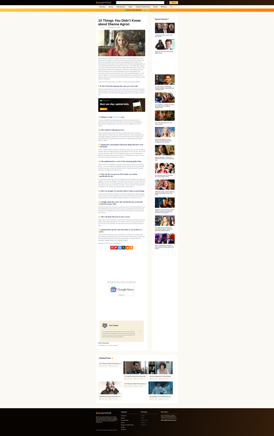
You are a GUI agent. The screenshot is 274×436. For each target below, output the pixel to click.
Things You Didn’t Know (143, 7)
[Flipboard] (116, 247)
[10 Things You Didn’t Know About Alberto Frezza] (135, 367)
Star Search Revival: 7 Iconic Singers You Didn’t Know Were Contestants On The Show (163, 140)
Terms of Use (144, 420)
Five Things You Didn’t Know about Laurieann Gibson (139, 383)
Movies (111, 7)
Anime (130, 7)
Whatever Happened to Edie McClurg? (160, 376)
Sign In (174, 2)
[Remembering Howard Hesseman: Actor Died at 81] (110, 388)
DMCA (142, 418)
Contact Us (144, 425)
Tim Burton (116, 117)
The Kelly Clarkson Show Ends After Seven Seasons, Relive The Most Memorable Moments (164, 229)
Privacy (143, 415)
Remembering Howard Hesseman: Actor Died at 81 (113, 396)
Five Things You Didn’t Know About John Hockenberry (114, 363)
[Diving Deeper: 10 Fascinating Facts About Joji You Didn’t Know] (160, 388)
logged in (106, 345)
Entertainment (120, 7)
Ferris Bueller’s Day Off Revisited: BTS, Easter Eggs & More (164, 175)
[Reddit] (127, 247)
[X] (123, 247)
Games (155, 7)
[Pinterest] (112, 247)
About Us (143, 422)
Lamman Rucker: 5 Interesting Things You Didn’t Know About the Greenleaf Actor (164, 88)
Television (102, 7)
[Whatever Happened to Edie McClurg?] (160, 367)
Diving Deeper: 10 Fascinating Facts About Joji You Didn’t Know (167, 396)
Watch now (145, 10)
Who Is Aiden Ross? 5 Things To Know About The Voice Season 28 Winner (164, 247)
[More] (131, 247)
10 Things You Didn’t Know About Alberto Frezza (138, 376)
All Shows (164, 7)
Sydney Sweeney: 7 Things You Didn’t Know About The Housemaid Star (164, 158)
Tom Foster (103, 27)
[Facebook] (120, 247)
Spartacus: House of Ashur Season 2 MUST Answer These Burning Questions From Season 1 (164, 211)
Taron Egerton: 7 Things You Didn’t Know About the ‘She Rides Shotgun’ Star (164, 106)
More (171, 7)
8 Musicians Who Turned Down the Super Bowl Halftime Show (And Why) (164, 193)
